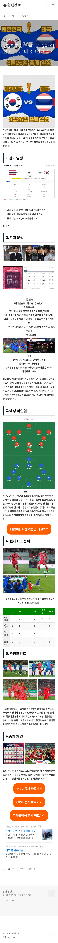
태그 (14, 15)
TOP (52, 934)
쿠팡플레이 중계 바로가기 (29, 815)
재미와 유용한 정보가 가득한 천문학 (17, 895)
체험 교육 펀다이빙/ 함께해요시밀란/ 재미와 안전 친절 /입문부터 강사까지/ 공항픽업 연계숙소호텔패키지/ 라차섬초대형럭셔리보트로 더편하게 (21, 836)
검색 (47, 5)
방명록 (25, 15)
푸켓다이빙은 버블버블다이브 (20, 830)
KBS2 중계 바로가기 (29, 802)
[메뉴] (53, 5)
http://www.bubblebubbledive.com (21, 827)
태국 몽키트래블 (14, 850)
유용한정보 (12, 5)
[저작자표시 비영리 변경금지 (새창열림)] (31, 869)
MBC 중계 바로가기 (29, 788)
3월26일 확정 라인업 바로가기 (29, 529)
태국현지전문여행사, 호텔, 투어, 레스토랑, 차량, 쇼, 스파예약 (29, 855)
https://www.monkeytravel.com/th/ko (22, 846)
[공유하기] (13, 869)
